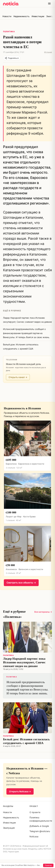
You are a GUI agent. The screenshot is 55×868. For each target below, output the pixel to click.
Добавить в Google (39, 826)
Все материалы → (43, 612)
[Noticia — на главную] (10, 3)
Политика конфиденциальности (40, 819)
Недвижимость (21, 16)
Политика (9, 31)
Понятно (48, 865)
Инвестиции (38, 16)
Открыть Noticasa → (20, 791)
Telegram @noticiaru (39, 831)
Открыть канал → (18, 377)
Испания (48, 52)
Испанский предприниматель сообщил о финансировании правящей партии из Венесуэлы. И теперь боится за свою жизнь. (27, 685)
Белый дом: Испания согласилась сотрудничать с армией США (26, 741)
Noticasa (33, 836)
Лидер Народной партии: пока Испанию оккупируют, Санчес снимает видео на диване (24, 662)
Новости (6, 16)
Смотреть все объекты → (21, 582)
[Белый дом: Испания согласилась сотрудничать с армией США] (27, 717)
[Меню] (49, 3)
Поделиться (13, 58)
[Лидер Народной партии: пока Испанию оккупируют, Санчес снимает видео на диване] (27, 637)
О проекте (34, 812)
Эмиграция (9, 828)
